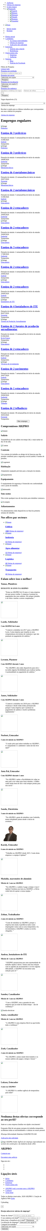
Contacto (8, 1190)
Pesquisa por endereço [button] (9, 88)
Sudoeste (4, 162)
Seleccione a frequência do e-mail (13, 1220)
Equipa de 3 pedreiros (13, 132)
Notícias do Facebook (17, 63)
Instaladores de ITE (8, 302)
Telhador (4, 403)
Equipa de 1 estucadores (15, 388)
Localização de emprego (10, 1222)
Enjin (13, 1198)
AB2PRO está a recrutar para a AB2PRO (20, 1188)
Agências (10, 3)
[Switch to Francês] (27, 11)
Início (7, 1179)
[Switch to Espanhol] (27, 21)
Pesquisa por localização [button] (9, 82)
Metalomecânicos (7, 168)
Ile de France (5, 338)
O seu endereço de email (10, 1218)
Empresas (9, 47)
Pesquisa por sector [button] (7, 75)
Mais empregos (22, 421)
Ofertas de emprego (14, 5)
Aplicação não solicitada (18, 45)
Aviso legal (9, 1193)
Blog (11, 61)
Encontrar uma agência (9, 1157)
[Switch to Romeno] (27, 19)
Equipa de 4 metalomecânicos (18, 172)
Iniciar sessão (11, 29)
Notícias (8, 59)
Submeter (5, 1229)
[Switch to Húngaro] (27, 15)
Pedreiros (4, 128)
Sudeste (3, 142)
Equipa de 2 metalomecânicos (18, 190)
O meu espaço (12, 7)
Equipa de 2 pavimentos (14, 368)
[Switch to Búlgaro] (27, 13)
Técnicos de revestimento (10, 364)
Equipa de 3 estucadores (15, 247)
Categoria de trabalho (9, 1224)
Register (10, 31)
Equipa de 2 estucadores (15, 207)
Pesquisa (5, 95)
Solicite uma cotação (17, 49)
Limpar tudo (5, 69)
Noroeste (4, 181)
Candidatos (9, 39)
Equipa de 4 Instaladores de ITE (19, 306)
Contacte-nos (5, 1153)
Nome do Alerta (7, 1216)
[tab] (23, 71)
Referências (14, 51)
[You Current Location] (22, 91)
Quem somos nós (11, 53)
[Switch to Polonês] (27, 17)
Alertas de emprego (8, 115)
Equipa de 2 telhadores (14, 408)
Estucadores (5, 203)
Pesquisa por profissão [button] (9, 71)
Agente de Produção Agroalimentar (13, 321)
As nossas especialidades (18, 41)
